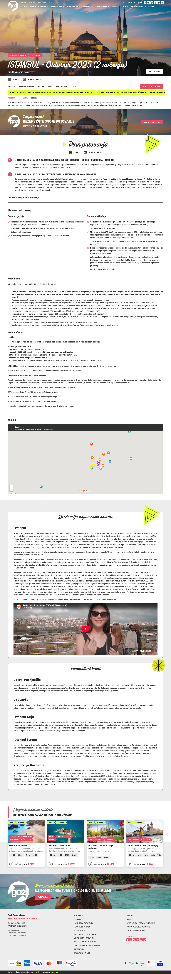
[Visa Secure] (160, 963)
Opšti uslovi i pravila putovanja (140, 923)
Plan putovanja (26, 86)
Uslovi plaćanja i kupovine (138, 927)
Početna (11, 98)
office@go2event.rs (18, 926)
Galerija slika (154, 71)
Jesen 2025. (23, 98)
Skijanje (86, 6)
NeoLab (55, 972)
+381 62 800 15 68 (134, 2)
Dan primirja (56, 6)
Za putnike (42, 2)
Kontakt (32, 2)
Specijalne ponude (82, 953)
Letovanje (78, 919)
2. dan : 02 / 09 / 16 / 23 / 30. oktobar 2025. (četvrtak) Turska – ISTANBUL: (132, 92)
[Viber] (162, 2)
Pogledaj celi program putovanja (24, 197)
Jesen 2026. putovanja (83, 923)
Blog (50, 2)
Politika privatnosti (135, 930)
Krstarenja (79, 949)
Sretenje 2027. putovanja (85, 934)
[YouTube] (148, 2)
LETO (23, 6)
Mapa (50, 86)
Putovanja (43, 897)
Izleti (123, 6)
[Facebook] (145, 2)
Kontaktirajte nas (151, 86)
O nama (23, 2)
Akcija (151, 6)
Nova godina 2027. (82, 927)
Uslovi (41, 86)
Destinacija (61, 86)
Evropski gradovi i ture (105, 6)
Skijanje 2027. (80, 930)
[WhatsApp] (158, 2)
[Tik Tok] (155, 2)
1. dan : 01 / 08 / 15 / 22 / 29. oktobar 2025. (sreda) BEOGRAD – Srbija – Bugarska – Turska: (51, 92)
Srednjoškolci (137, 6)
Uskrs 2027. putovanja (84, 938)
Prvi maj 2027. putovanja (85, 942)
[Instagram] (151, 2)
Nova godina (72, 6)
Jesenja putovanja (38, 6)
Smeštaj (11, 86)
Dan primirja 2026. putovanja (87, 945)
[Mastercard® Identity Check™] (151, 963)
